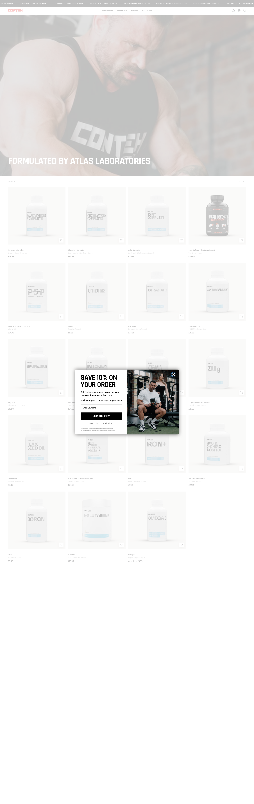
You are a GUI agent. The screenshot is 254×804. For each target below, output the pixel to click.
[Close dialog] (173, 374)
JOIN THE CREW (101, 416)
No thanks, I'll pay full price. (100, 423)
